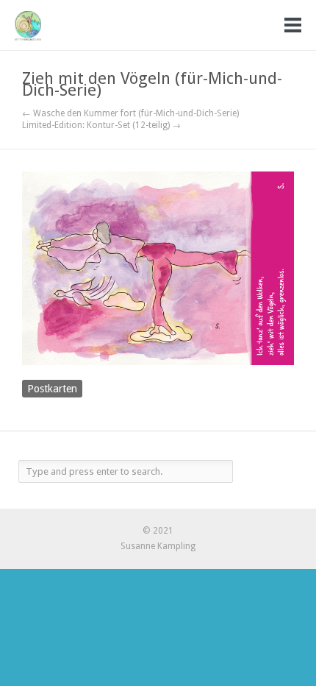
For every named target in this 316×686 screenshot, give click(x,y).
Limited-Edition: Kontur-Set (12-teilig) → (101, 125)
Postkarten (52, 389)
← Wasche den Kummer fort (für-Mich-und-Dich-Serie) (130, 113)
